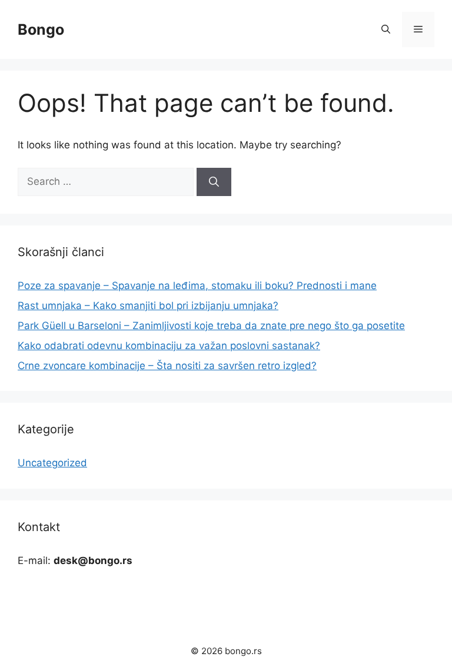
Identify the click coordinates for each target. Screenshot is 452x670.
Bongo (41, 29)
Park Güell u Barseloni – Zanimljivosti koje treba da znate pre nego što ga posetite (211, 325)
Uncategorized (52, 463)
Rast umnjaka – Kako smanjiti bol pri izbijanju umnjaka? (148, 305)
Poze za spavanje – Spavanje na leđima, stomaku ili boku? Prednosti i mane (197, 285)
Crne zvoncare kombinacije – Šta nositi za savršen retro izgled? (167, 366)
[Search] (214, 182)
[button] (386, 29)
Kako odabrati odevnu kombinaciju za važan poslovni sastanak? (169, 345)
